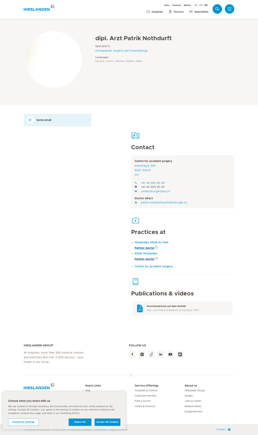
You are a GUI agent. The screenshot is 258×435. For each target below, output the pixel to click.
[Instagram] (142, 354)
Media (187, 5)
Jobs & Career (193, 401)
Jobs (166, 5)
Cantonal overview (146, 396)
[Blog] (180, 354)
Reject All (80, 422)
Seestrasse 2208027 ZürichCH (145, 170)
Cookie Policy (100, 430)
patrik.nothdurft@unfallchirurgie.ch (164, 202)
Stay (87, 390)
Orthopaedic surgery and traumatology (121, 50)
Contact (176, 5)
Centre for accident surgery (153, 161)
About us (191, 385)
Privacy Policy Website (79, 430)
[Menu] (230, 9)
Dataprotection (193, 411)
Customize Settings (23, 422)
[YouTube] (170, 354)
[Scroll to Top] (131, 375)
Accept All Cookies (107, 422)
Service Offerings (146, 385)
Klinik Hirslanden (146, 253)
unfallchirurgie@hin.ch (155, 191)
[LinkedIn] (160, 354)
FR (201, 5)
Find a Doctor (143, 401)
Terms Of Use (58, 430)
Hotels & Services (145, 406)
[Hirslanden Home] (54, 387)
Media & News (193, 406)
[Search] (217, 8)
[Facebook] (132, 354)
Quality (189, 396)
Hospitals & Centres (146, 390)
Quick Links (93, 385)
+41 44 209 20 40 (153, 183)
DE (195, 5)
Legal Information (119, 430)
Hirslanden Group (195, 390)
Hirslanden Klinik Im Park (151, 242)
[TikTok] (151, 354)
